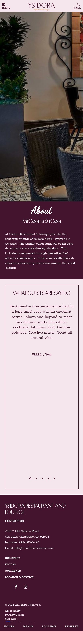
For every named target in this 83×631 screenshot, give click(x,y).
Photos (10, 564)
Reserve (72, 626)
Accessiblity (12, 610)
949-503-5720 (77, 6)
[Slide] (30, 478)
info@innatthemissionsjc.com (34, 548)
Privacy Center (14, 614)
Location (49, 626)
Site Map (11, 618)
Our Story (12, 558)
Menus (28, 626)
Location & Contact (19, 577)
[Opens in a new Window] (16, 587)
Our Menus (13, 570)
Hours (9, 626)
